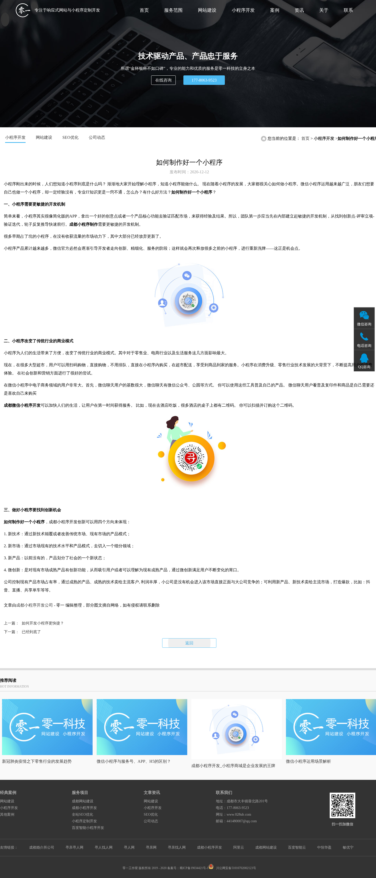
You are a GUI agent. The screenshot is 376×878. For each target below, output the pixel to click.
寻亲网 (151, 847)
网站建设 (207, 10)
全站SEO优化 (82, 814)
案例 (274, 10)
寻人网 (129, 847)
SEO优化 (70, 137)
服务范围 (173, 10)
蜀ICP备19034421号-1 (194, 868)
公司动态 (97, 137)
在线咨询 (163, 80)
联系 (348, 10)
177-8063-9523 (204, 80)
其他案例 (7, 814)
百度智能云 (297, 847)
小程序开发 (243, 10)
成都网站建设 (82, 801)
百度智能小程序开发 (88, 828)
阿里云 (238, 847)
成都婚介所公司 (41, 847)
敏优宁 (348, 847)
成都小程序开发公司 (34, 605)
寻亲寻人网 (74, 847)
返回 (189, 643)
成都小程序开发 (84, 808)
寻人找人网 (104, 847)
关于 (323, 10)
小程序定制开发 (84, 821)
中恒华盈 (324, 847)
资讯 (299, 10)
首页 (144, 10)
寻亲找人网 (177, 847)
